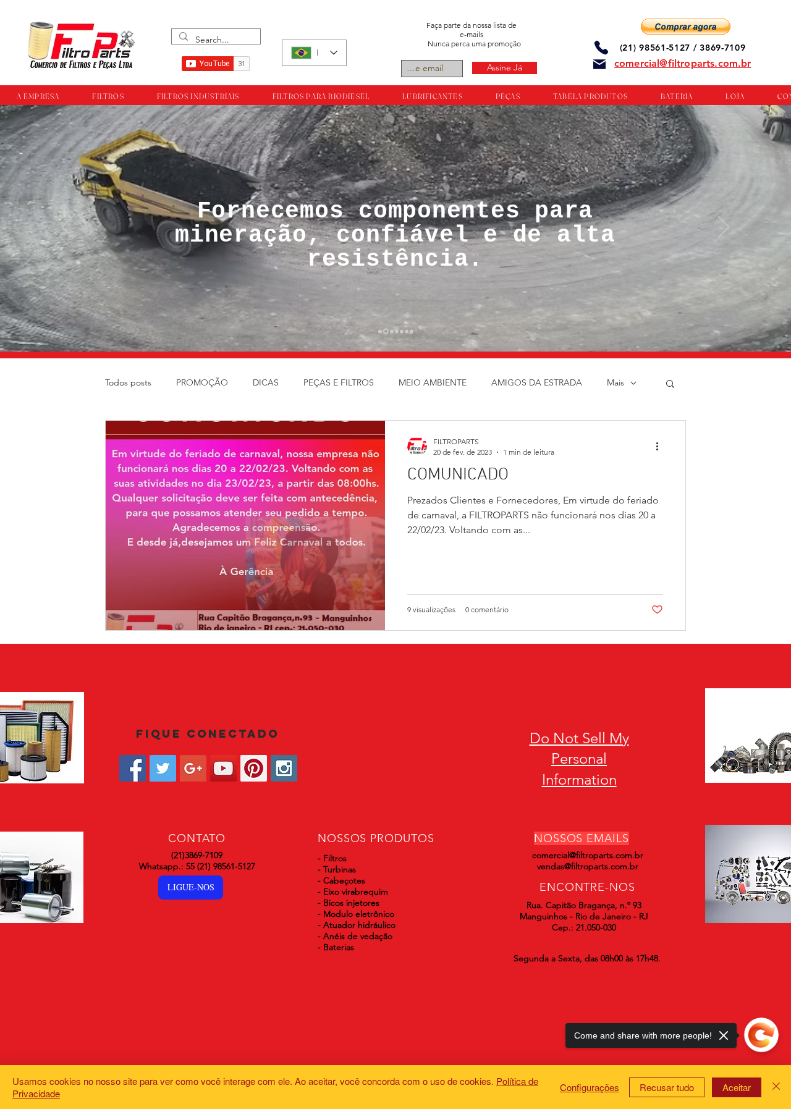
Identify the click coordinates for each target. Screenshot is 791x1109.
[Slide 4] (397, 331)
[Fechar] (776, 1087)
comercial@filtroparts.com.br (587, 855)
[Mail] (599, 64)
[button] (685, 27)
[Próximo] (723, 228)
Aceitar (736, 1087)
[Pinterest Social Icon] (253, 768)
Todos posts (128, 382)
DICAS (266, 382)
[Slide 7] (411, 331)
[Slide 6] (406, 331)
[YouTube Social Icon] (223, 768)
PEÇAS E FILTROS (338, 382)
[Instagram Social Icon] (284, 768)
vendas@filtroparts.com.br (587, 866)
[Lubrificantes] (391, 331)
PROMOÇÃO (202, 382)
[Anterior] (67, 228)
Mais (615, 382)
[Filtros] (380, 331)
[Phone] (601, 47)
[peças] (385, 331)
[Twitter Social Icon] (163, 768)
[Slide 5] (402, 331)
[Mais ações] (661, 446)
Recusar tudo (667, 1087)
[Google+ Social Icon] (193, 768)
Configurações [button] (589, 1087)
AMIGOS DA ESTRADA (536, 382)
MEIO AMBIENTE (433, 382)
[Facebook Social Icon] (132, 768)
